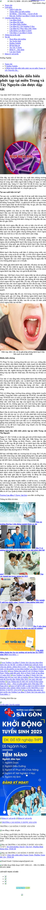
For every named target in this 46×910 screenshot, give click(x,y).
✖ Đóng (41, 449)
